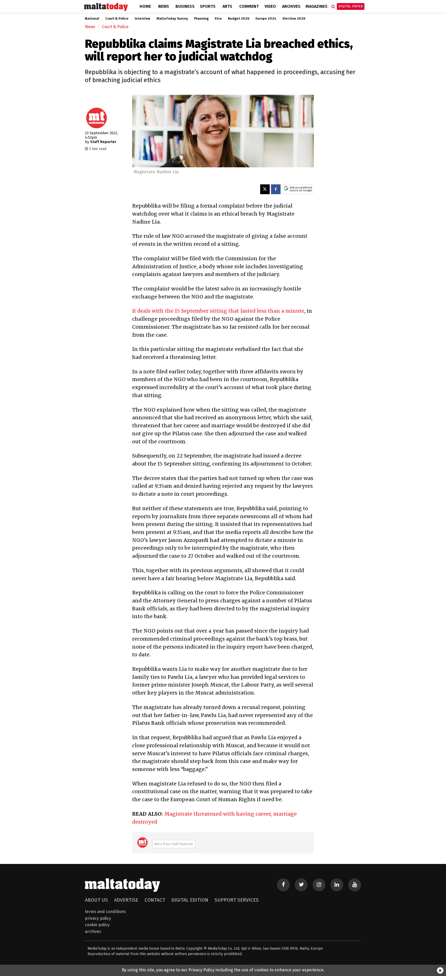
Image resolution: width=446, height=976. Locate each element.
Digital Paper (350, 6)
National (92, 19)
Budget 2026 (238, 19)
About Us (96, 900)
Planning (201, 19)
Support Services (236, 900)
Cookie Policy (97, 924)
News (163, 6)
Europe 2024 (266, 19)
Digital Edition (189, 900)
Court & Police (117, 19)
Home (145, 6)
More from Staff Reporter (173, 844)
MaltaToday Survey (172, 19)
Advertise (126, 900)
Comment (249, 6)
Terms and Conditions (105, 911)
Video (270, 6)
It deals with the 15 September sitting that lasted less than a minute (218, 311)
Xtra (218, 19)
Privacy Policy (98, 918)
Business (185, 6)
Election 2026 (294, 19)
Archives (291, 6)
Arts (227, 6)
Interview (142, 19)
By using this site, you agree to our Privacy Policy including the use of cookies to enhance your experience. (223, 969)
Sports (208, 6)
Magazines (317, 6)
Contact (155, 900)
